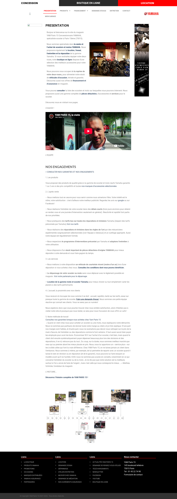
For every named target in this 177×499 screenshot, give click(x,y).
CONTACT (126, 11)
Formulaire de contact (133, 475)
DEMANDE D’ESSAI (99, 11)
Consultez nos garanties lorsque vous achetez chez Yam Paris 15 (73, 320)
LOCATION (147, 3)
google (121, 200)
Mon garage (50, 16)
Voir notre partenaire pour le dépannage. (70, 276)
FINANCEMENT (80, 11)
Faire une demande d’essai (87, 299)
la (70, 50)
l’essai (78, 50)
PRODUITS (64, 11)
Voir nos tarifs (72, 224)
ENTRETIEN (114, 11)
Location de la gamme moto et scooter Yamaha (67, 282)
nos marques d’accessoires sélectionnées (99, 186)
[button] (92, 59)
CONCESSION (29, 3)
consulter (61, 90)
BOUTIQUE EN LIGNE (88, 3)
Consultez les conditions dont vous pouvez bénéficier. (101, 267)
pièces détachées (89, 94)
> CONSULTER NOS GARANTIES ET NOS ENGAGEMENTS (70, 172)
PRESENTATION (50, 11)
